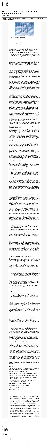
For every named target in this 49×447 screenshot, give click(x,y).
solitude (4, 433)
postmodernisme (5, 432)
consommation (5, 428)
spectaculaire (5, 434)
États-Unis (4, 431)
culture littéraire (5, 429)
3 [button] (18, 91)
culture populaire (5, 430)
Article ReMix (5, 422)
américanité (4, 427)
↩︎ (28, 417)
